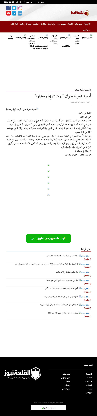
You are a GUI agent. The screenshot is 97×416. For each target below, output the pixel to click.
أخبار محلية (78, 23)
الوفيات (36, 23)
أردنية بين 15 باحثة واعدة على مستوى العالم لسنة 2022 (63, 313)
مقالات (43, 23)
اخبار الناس (14, 23)
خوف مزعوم (10, 36)
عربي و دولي (61, 23)
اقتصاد (70, 23)
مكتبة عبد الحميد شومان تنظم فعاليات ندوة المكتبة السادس (62, 256)
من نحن (29, 2)
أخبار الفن (86, 29)
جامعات (28, 23)
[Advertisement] (48, 68)
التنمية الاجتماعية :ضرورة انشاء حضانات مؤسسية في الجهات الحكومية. (59, 305)
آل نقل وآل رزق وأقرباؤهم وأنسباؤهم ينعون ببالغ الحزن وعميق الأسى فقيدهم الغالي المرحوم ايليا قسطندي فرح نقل (46, 264)
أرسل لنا (40, 2)
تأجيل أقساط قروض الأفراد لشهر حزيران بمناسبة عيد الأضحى (61, 288)
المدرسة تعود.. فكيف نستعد (76, 39)
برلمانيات (51, 23)
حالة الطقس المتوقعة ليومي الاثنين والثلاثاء (67, 272)
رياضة (22, 23)
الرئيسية (87, 23)
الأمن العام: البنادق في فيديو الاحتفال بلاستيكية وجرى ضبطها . (61, 297)
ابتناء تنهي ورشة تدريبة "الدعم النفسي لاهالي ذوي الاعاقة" (62, 280)
